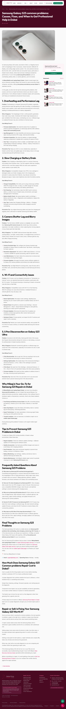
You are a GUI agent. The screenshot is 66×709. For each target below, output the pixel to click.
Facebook (52, 705)
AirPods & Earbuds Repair (28, 688)
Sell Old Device (42, 677)
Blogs (35, 3)
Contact (41, 3)
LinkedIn (57, 705)
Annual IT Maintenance (27, 691)
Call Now (54, 70)
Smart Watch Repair (27, 686)
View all (61, 78)
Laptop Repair (25, 682)
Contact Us (41, 682)
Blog (7, 9)
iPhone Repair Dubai (27, 678)
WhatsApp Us (54, 73)
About (31, 3)
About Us (41, 680)
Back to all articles (6, 666)
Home (14, 3)
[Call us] (62, 705)
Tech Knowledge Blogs (43, 678)
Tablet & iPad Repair (27, 685)
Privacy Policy (4, 702)
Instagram (46, 705)
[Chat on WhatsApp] (62, 701)
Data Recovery (26, 689)
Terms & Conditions (13, 702)
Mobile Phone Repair (27, 677)
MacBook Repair (26, 680)
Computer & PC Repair (27, 683)
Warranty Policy (22, 702)
